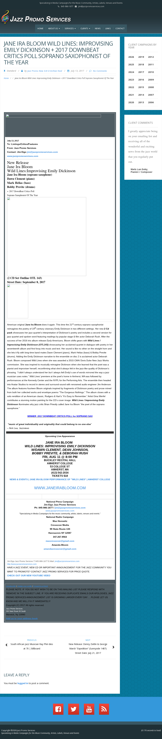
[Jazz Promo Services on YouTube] (89, 710)
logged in (22, 683)
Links (108, 28)
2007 (151, 94)
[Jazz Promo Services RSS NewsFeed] (104, 710)
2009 (151, 79)
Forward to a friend (40, 586)
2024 (131, 72)
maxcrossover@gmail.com (60, 541)
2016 (141, 79)
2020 (131, 102)
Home (40, 28)
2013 (141, 102)
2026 (131, 56)
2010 (151, 72)
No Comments (100, 70)
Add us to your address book (22, 618)
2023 (131, 79)
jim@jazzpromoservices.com (91, 6)
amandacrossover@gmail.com (60, 549)
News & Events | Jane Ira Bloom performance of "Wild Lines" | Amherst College (60, 479)
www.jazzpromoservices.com (22, 156)
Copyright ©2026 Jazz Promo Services (18, 730)
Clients (85, 28)
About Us (53, 28)
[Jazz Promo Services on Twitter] (73, 710)
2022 (131, 87)
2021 (131, 94)
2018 (141, 64)
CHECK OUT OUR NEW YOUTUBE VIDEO (28, 575)
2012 (151, 56)
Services (69, 28)
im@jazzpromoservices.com (67, 561)
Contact (120, 28)
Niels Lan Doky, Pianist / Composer (141, 170)
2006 (151, 102)
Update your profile (24, 586)
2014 (141, 94)
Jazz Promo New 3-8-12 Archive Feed (44, 70)
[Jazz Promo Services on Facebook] (58, 710)
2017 (141, 72)
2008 (151, 87)
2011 (151, 64)
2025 (131, 64)
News (98, 28)
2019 (141, 56)
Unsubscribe (11, 586)
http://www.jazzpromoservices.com (22, 564)
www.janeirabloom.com (60, 488)
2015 (141, 87)
